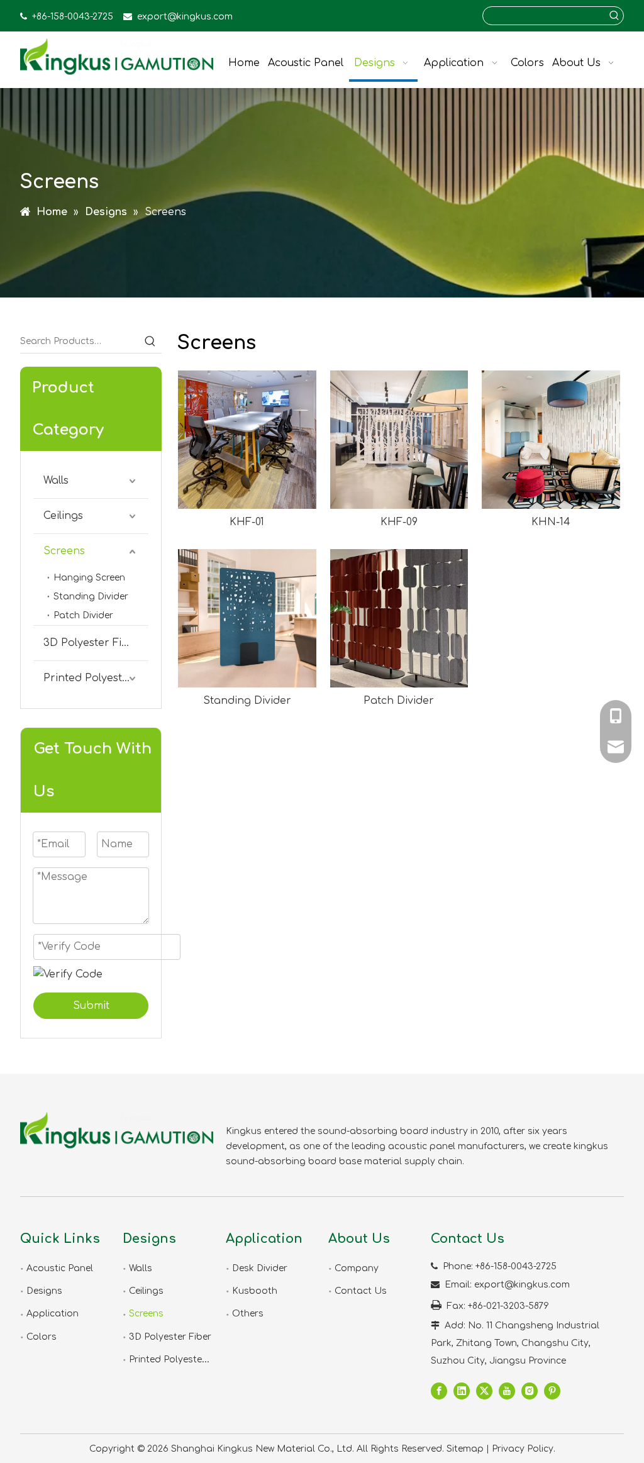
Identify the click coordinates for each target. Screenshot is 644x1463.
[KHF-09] (399, 440)
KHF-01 (247, 522)
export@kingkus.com (185, 16)
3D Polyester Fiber (91, 642)
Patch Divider (83, 615)
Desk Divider (259, 1268)
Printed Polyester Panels (95, 678)
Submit (91, 1005)
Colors (41, 1337)
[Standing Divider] (247, 618)
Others (248, 1313)
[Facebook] (439, 1390)
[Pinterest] (552, 1390)
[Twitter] (484, 1390)
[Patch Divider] (399, 618)
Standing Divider (90, 596)
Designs (44, 1291)
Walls (56, 480)
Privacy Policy (522, 1449)
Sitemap (465, 1449)
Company (357, 1268)
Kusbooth (254, 1291)
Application (52, 1313)
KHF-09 (399, 522)
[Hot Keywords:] (614, 16)
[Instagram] (529, 1390)
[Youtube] (507, 1390)
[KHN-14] (551, 440)
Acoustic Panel (59, 1268)
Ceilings (63, 515)
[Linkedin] (461, 1390)
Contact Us (361, 1291)
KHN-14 (550, 522)
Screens (64, 551)
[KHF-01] (247, 440)
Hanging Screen (89, 577)
